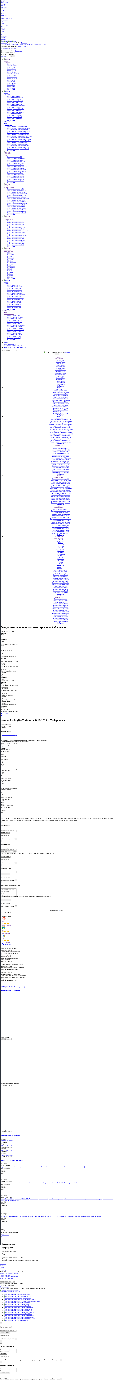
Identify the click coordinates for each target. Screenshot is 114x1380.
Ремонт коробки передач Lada (16, 205)
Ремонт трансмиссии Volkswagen (17, 166)
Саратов (2, 28)
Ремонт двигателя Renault (15, 101)
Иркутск (2, 10)
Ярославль (3, 39)
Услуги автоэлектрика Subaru (16, 242)
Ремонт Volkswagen (13, 73)
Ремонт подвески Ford (14, 288)
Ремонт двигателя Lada (14, 110)
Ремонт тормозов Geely (14, 338)
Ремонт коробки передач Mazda (16, 208)
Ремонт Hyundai (12, 65)
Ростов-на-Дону (5, 25)
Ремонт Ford (11, 67)
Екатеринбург (4, 7)
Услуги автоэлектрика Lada (15, 237)
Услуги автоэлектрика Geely (15, 245)
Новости (2, 1265)
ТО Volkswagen (11, 262)
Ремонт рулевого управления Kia (17, 126)
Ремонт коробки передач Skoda (16, 197)
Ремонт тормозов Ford (14, 318)
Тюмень (2, 31)
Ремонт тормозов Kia (13, 315)
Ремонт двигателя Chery (14, 113)
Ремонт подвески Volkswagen (16, 294)
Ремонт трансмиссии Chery (15, 174)
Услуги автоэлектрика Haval (15, 243)
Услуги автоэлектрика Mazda (16, 240)
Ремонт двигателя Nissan (14, 107)
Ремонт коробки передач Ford (16, 192)
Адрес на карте (4, 1287)
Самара (2, 26)
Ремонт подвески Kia (13, 285)
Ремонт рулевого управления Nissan (18, 137)
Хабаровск (3, 36)
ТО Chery (10, 275)
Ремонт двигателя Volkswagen (16, 105)
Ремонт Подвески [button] (59, 567)
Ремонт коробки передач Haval (16, 213)
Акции (2, 1267)
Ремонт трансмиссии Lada (15, 173)
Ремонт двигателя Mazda (14, 115)
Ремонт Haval (11, 86)
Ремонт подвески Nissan (14, 296)
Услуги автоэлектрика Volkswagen (17, 230)
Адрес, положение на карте (8, 735)
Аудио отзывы (5, 990)
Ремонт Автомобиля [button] (59, 357)
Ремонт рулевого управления (9, 1276)
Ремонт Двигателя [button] (59, 388)
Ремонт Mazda (11, 83)
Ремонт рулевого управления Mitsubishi (19, 141)
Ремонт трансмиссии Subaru (15, 177)
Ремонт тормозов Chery (14, 333)
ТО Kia (9, 253)
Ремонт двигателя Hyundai (15, 97)
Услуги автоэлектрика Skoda (15, 229)
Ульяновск (3, 33)
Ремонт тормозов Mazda (14, 334)
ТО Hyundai (10, 254)
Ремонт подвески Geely (14, 307)
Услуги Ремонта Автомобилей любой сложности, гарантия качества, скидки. (23, 44)
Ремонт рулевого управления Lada (17, 142)
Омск (1, 21)
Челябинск (3, 37)
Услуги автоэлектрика (6, 1278)
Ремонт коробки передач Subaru (16, 210)
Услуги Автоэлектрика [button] (58, 506)
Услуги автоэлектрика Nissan (16, 232)
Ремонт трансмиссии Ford (15, 160)
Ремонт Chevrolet (12, 77)
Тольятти (3, 29)
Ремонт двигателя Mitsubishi (15, 109)
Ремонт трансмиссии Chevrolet (16, 169)
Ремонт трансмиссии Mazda (15, 176)
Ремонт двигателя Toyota (14, 102)
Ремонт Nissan (11, 75)
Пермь (2, 23)
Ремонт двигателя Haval (14, 117)
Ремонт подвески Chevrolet (15, 298)
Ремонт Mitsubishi (12, 78)
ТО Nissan (10, 264)
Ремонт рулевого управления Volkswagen (19, 136)
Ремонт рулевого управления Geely (18, 144)
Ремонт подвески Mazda (14, 304)
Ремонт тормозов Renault (14, 320)
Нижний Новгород (6, 18)
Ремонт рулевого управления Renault (18, 131)
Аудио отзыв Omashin (6, 1140)
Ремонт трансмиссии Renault (16, 161)
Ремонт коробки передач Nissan (16, 200)
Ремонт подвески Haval (14, 306)
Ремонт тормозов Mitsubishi (15, 330)
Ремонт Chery (11, 81)
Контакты (24, 43)
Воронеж (3, 5)
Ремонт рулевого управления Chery (18, 147)
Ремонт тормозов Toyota (14, 322)
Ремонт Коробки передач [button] (59, 476)
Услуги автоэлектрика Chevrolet (16, 234)
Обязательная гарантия (9, 48)
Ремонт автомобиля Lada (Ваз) (13, 345)
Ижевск (2, 9)
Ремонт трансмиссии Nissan (15, 168)
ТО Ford (9, 256)
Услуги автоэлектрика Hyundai (16, 222)
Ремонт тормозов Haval (14, 336)
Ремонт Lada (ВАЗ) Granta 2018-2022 (15, 347)
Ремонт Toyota (11, 70)
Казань (2, 12)
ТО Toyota (10, 259)
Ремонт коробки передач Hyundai (17, 190)
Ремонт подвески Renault (14, 290)
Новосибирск (4, 20)
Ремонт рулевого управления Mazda (18, 145)
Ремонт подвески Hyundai (15, 286)
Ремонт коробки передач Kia (15, 189)
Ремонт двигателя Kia (13, 96)
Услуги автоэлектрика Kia (15, 221)
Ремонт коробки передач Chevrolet (17, 202)
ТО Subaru (10, 274)
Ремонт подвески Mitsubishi (15, 299)
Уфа (1, 34)
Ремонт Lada (11, 80)
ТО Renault (10, 258)
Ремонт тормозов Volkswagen (16, 325)
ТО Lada (9, 269)
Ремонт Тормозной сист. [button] (59, 596)
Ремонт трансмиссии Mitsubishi (16, 171)
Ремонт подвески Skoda (14, 293)
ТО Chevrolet (11, 266)
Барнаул (2, 1)
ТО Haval (10, 277)
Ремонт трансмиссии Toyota (15, 163)
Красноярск (3, 17)
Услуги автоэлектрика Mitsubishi (17, 235)
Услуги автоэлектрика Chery (15, 238)
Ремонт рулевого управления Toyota (18, 133)
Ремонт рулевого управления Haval (18, 149)
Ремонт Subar (11, 85)
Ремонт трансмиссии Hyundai (16, 158)
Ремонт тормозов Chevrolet (15, 328)
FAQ (1, 1268)
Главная (6, 342)
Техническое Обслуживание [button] (58, 537)
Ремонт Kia (10, 64)
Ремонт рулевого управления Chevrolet (19, 139)
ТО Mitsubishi (11, 267)
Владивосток (4, 2)
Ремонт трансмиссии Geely (15, 181)
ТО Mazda (10, 272)
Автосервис (18, 51)
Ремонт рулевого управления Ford (17, 129)
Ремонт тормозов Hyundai (15, 317)
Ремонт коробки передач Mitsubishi (17, 203)
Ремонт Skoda (11, 72)
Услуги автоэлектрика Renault (16, 226)
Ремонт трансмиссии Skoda (15, 165)
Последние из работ (7, 987)
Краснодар (3, 15)
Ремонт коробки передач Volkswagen (18, 198)
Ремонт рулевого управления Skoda (18, 134)
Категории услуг (5, 56)
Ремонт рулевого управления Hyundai (18, 128)
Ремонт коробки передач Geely (16, 211)
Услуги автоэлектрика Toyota (16, 227)
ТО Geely (10, 270)
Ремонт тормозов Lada (14, 331)
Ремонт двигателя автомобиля (9, 1273)
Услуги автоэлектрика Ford (15, 224)
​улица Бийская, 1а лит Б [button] (7, 52)
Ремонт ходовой (5, 1275)
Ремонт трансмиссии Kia (14, 157)
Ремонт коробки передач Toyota (16, 195)
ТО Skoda (10, 261)
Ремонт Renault (11, 69)
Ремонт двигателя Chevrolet (15, 112)
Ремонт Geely (11, 88)
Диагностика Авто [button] (59, 446)
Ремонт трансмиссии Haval (15, 179)
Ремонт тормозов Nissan (14, 326)
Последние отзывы (7, 1160)
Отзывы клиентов (23, 46)
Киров (2, 13)
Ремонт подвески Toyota (14, 291)
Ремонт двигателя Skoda (14, 104)
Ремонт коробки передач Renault (17, 193)
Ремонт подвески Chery (14, 302)
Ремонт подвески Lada (14, 301)
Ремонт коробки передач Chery (16, 206)
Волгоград (3, 4)
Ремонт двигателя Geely (14, 118)
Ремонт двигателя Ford (14, 99)
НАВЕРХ (3, 1270)
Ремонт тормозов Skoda (14, 323)
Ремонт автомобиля (9, 344)
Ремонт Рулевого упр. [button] (59, 417)
